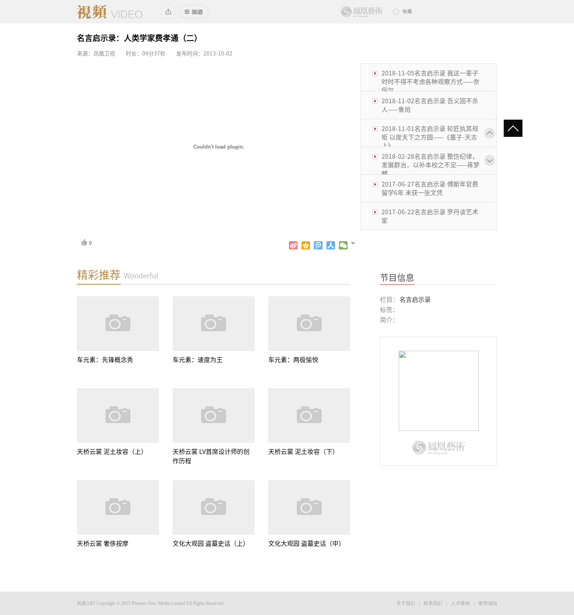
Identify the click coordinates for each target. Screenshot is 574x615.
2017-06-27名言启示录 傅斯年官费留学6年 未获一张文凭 (429, 188)
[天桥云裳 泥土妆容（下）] (309, 415)
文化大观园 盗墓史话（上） (211, 543)
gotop (516, 129)
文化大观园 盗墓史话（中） (306, 543)
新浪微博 (293, 245)
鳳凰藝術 (362, 12)
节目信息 (397, 277)
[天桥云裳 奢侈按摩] (118, 507)
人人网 (330, 245)
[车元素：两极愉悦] (309, 323)
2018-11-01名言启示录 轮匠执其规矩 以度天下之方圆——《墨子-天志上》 (429, 137)
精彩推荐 (99, 274)
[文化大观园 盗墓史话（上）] (214, 507)
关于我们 (405, 603)
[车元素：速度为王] (214, 323)
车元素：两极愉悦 (293, 360)
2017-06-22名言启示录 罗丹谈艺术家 (429, 216)
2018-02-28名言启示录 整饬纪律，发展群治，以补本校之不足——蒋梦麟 (430, 165)
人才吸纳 (460, 603)
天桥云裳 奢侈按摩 (102, 543)
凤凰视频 (110, 12)
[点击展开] (356, 243)
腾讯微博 (318, 245)
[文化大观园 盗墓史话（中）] (309, 507)
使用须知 (487, 603)
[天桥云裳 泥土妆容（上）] (118, 415)
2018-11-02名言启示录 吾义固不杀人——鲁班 (429, 105)
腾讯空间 (305, 245)
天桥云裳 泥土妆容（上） (112, 451)
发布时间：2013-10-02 (204, 53)
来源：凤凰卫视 (96, 53)
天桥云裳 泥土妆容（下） (303, 451)
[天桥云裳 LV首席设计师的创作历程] (214, 415)
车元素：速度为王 (198, 360)
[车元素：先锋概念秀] (118, 323)
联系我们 (433, 603)
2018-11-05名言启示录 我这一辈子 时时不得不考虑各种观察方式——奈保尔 (430, 81)
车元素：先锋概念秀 (105, 360)
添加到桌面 (168, 11)
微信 (343, 245)
